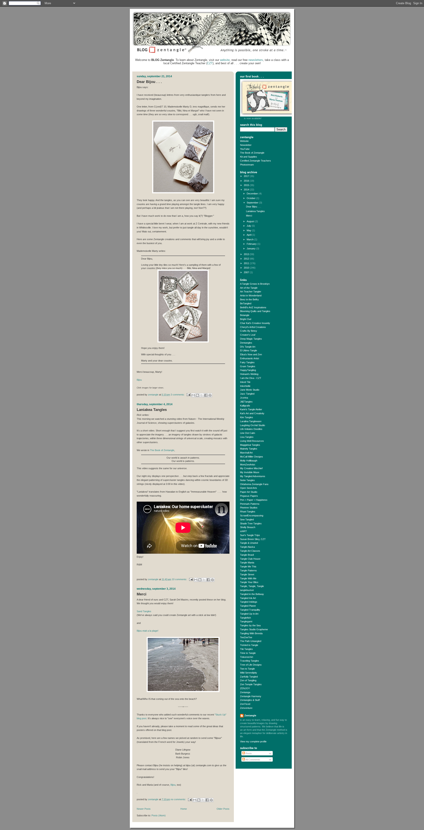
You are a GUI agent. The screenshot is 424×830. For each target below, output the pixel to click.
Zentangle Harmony (250, 696)
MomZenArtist (247, 464)
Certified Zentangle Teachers (255, 160)
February (252, 244)
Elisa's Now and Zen (251, 354)
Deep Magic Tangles (251, 338)
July (249, 225)
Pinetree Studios (248, 507)
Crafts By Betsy (248, 330)
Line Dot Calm (247, 433)
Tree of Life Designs (251, 664)
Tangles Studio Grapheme (254, 629)
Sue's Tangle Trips (250, 535)
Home (183, 808)
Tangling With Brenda (251, 633)
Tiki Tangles (246, 649)
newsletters (255, 60)
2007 (247, 272)
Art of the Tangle (248, 287)
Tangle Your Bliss (249, 582)
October (251, 198)
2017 (247, 176)
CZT (210, 63)
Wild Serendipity (248, 672)
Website (244, 141)
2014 (247, 189)
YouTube (245, 149)
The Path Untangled (250, 641)
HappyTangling (248, 370)
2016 (247, 180)
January (251, 248)
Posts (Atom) (158, 815)
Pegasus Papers (249, 496)
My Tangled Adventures (252, 476)
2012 (247, 258)
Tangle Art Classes (250, 551)
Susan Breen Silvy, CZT (253, 539)
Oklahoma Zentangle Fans (254, 484)
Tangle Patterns (248, 570)
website (225, 60)
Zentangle (250, 715)
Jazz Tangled (247, 393)
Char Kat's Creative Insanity (255, 323)
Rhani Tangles (247, 511)
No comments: (179, 799)
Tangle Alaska (247, 547)
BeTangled (245, 303)
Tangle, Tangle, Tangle (252, 586)
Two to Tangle (247, 668)
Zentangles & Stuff (250, 700)
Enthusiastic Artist (249, 358)
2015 (247, 185)
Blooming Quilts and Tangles (255, 311)
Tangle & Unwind (249, 543)
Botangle (244, 315)
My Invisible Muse (249, 472)
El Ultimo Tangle (248, 350)
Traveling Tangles (249, 660)
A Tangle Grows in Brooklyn (255, 283)
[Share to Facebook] (206, 395)
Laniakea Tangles (152, 410)
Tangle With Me (248, 578)
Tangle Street (247, 574)
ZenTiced (245, 704)
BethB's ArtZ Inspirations (253, 307)
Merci (141, 594)
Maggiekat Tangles (250, 445)
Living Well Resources (252, 441)
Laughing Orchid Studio (252, 425)
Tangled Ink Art (248, 598)
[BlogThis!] (197, 395)
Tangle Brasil (247, 554)
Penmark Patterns (249, 504)
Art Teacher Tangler (250, 291)
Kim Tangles (246, 417)
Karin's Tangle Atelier (251, 409)
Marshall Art (246, 452)
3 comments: (178, 394)
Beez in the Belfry (249, 299)
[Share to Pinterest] (210, 395)
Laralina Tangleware (250, 421)
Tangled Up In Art (249, 613)
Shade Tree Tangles (251, 523)
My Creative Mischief (251, 468)
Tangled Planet (248, 605)
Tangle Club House (250, 558)
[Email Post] (188, 394)
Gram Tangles (247, 366)
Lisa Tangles (247, 437)
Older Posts (223, 808)
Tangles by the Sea (250, 625)
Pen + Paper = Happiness (253, 500)
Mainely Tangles (248, 448)
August (251, 221)
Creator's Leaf (247, 334)
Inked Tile (245, 382)
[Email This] (193, 395)
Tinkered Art (246, 657)
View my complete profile (253, 741)
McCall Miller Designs (251, 456)
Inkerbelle (245, 386)
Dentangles (246, 342)
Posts (248, 753)
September (253, 202)
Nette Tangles (247, 480)
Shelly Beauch (247, 527)
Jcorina (244, 397)
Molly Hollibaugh (248, 460)
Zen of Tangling (248, 680)
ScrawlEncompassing (251, 515)
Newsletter (246, 145)
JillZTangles (246, 401)
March (250, 239)
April (249, 234)
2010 (247, 267)
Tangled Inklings (248, 601)
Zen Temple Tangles (251, 684)
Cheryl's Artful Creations (253, 327)
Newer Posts (144, 808)
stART (243, 531)
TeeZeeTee (246, 637)
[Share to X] (201, 395)
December (253, 193)
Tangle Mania (247, 562)
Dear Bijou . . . (149, 82)
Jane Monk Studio (249, 389)
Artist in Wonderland (250, 295)
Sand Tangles (144, 611)
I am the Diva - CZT (250, 378)
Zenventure (246, 708)
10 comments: (180, 579)
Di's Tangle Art (247, 346)
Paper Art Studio (248, 492)
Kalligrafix (245, 405)
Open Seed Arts (248, 488)
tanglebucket (247, 590)
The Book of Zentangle (162, 450)
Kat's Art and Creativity (252, 413)
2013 (247, 254)
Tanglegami (246, 621)
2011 (247, 263)
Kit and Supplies (248, 156)
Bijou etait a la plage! (147, 630)
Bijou (139, 379)
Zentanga (245, 692)
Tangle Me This (248, 566)
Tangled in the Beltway (252, 594)
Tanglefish (245, 617)
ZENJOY (245, 688)
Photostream (247, 164)
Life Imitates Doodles (251, 429)
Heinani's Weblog (249, 374)
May (249, 230)
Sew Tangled (247, 519)
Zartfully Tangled (249, 676)
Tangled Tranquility (250, 609)
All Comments (252, 759)
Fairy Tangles (247, 362)
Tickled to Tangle (249, 645)
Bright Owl (245, 319)
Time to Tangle (248, 653)
